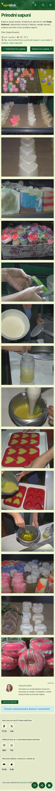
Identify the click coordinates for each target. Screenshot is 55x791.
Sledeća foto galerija (41, 49)
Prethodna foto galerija (15, 49)
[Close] (43, 5)
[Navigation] (50, 5)
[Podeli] (42, 785)
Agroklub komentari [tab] (10, 702)
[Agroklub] (9, 4)
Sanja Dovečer (25, 685)
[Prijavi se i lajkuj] (34, 785)
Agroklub (24, 782)
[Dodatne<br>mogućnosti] (49, 785)
